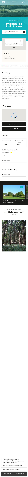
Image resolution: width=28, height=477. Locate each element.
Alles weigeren (7, 473)
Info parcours (14, 66)
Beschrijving (4, 66)
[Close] (21, 41)
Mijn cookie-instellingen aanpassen (11, 469)
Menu (25, 2)
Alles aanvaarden (20, 473)
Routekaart (15, 128)
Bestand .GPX (15, 124)
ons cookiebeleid (18, 465)
